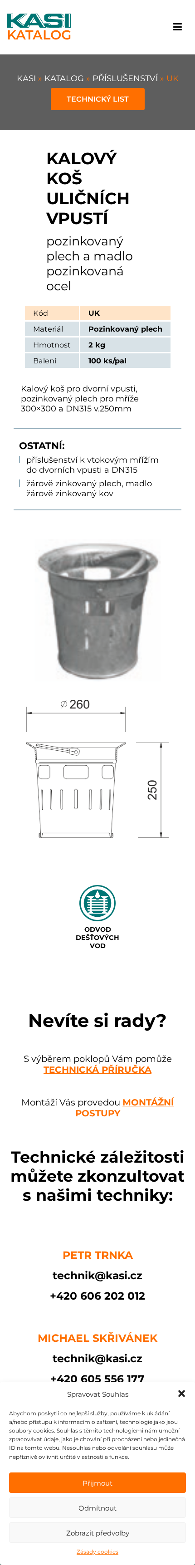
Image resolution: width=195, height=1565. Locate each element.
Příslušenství (126, 78)
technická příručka (97, 1069)
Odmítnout (97, 1508)
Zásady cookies (97, 1551)
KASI (27, 78)
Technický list (98, 99)
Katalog (65, 78)
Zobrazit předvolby (97, 1533)
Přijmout (97, 1483)
